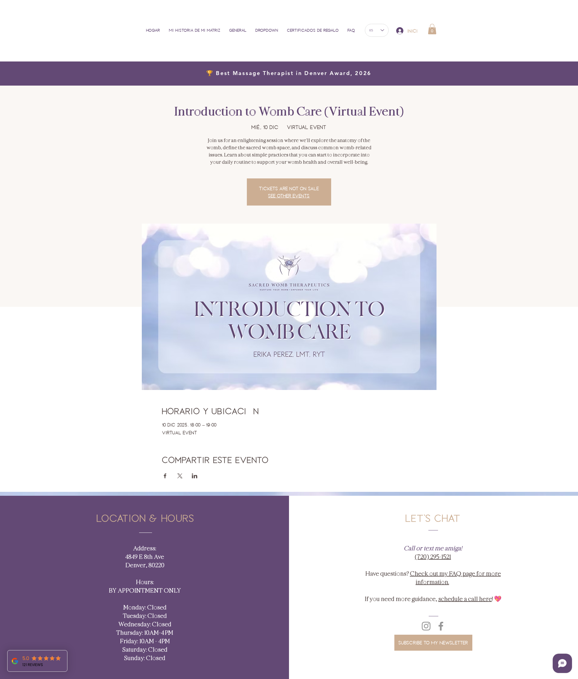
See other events (289, 195)
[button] (268, 30)
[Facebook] (441, 626)
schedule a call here (465, 599)
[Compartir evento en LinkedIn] (194, 475)
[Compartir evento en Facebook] (165, 475)
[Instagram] (426, 626)
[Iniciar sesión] (399, 30)
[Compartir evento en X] (180, 475)
